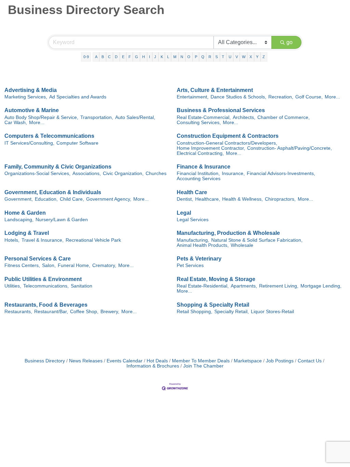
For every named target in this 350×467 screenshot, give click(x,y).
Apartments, (244, 286)
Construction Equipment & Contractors (228, 136)
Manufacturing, (193, 240)
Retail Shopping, (194, 311)
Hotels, (11, 240)
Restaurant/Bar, (51, 311)
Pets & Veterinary (199, 259)
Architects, (244, 117)
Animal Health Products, (203, 245)
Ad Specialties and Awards (77, 96)
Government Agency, (108, 199)
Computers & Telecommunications (49, 136)
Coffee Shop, (84, 311)
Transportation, (96, 117)
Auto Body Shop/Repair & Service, (41, 117)
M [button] (174, 57)
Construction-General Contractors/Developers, (227, 143)
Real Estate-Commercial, (204, 117)
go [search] (289, 42)
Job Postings (280, 360)
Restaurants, (18, 311)
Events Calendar (125, 360)
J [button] (155, 57)
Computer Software (77, 143)
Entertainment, (192, 96)
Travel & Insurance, (43, 240)
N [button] (181, 57)
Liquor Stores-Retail (272, 311)
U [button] (230, 57)
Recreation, (280, 96)
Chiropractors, (280, 199)
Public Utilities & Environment (43, 279)
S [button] (216, 57)
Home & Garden (25, 213)
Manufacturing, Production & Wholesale (228, 233)
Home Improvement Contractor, (211, 148)
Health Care (192, 192)
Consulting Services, (199, 122)
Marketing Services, (25, 96)
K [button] (162, 57)
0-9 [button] (86, 57)
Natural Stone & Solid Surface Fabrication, (256, 240)
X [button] (251, 57)
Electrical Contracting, (200, 153)
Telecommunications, (46, 286)
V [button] (236, 57)
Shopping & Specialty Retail (213, 305)
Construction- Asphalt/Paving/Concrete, (289, 148)
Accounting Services (198, 178)
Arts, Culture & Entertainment (215, 90)
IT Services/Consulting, (29, 143)
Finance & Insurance (203, 167)
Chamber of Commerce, (283, 117)
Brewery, (109, 311)
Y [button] (257, 57)
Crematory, (104, 265)
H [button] (143, 57)
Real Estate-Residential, (203, 286)
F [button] (130, 57)
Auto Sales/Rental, (135, 117)
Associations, (86, 173)
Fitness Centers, (22, 265)
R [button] (209, 57)
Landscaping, (18, 219)
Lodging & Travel (26, 233)
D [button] (116, 57)
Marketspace (248, 360)
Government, (18, 199)
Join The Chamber (203, 366)
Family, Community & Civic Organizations (57, 167)
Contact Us (310, 360)
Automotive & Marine (31, 110)
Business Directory (45, 360)
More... (332, 96)
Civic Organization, (123, 173)
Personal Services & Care (37, 259)
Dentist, (185, 199)
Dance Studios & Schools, (238, 96)
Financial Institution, (198, 173)
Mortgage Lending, (320, 286)
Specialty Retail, (231, 311)
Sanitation (81, 286)
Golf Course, (309, 96)
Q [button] (202, 57)
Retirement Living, (278, 286)
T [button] (223, 57)
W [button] (243, 57)
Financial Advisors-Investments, (281, 173)
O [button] (188, 57)
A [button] (96, 57)
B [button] (103, 57)
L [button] (168, 57)
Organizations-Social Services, (37, 173)
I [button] (149, 57)
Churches (156, 173)
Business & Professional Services (221, 110)
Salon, (49, 265)
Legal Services (192, 219)
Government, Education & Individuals (52, 192)
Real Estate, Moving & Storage (216, 279)
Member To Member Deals (201, 360)
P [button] (196, 57)
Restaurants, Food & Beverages (46, 305)
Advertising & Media (30, 90)
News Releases (86, 360)
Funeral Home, (74, 265)
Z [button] (263, 57)
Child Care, (72, 199)
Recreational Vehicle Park (93, 240)
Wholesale (242, 245)
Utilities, (12, 286)
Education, (46, 199)
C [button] (109, 57)
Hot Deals (157, 360)
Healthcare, (207, 199)
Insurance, (233, 173)
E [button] (123, 57)
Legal (184, 213)
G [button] (136, 57)
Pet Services (190, 265)
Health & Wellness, (242, 199)
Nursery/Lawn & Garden (62, 219)
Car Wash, (15, 122)
